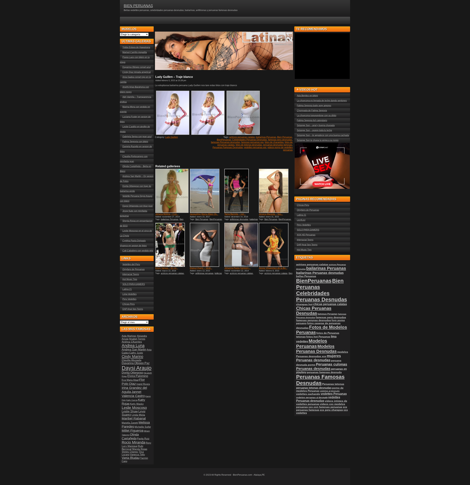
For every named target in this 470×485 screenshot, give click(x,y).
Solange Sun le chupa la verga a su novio (318, 140)
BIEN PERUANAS (138, 6)
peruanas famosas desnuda (324, 372)
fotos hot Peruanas (318, 336)
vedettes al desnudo (330, 391)
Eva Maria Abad (130, 380)
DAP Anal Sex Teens (132, 309)
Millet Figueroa (132, 430)
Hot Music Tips (129, 279)
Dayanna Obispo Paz (136, 363)
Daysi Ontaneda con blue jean (137, 206)
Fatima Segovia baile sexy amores (314, 105)
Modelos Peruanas (311, 343)
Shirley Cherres (130, 451)
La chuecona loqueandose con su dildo (316, 115)
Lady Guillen (171, 137)
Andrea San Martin (134, 349)
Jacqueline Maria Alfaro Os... (204, 214)
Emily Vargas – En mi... (166, 268)
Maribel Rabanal (134, 418)
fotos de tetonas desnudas (249, 145)
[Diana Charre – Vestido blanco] (207, 245)
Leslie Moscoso (134, 408)
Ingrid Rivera (143, 384)
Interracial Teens (130, 274)
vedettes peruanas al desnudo (312, 397)
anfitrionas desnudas (239, 219)
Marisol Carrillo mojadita (134, 52)
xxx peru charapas (331, 409)
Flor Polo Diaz (133, 382)
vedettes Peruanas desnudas (318, 399)
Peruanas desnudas (313, 369)
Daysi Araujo (136, 368)
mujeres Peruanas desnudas (318, 358)
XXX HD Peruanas (306, 235)
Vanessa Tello (137, 454)
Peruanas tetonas (333, 384)
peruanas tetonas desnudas (314, 387)
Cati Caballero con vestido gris (137, 250)
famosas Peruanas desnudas (225, 142)
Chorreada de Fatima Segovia (312, 110)
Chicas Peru (128, 304)
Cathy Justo (136, 352)
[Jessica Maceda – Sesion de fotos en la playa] (276, 191)
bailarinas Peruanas (266, 137)
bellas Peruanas (306, 276)
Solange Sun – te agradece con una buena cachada (323, 135)
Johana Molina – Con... (166, 214)
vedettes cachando (308, 393)
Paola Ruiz (143, 438)
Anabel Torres (137, 338)
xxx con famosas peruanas (325, 406)
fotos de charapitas (274, 142)
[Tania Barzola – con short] (241, 191)
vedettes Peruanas (334, 393)
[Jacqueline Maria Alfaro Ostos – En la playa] (207, 191)
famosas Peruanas (327, 314)
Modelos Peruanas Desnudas (316, 349)
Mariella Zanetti (130, 422)
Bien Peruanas (284, 137)
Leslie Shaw (130, 411)
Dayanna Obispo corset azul (136, 67)
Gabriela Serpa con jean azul (137, 136)
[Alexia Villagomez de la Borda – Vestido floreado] (276, 245)
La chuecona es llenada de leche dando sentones (322, 100)
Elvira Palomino (137, 376)
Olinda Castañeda (130, 436)
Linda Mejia (138, 414)
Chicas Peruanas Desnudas (313, 311)
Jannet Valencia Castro (133, 394)
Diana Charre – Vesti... (201, 268)
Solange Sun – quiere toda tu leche (314, 130)
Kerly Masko (137, 404)
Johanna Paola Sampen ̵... (237, 268)
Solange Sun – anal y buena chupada (316, 125)
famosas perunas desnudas (313, 320)
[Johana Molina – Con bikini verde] (172, 191)
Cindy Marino (132, 356)
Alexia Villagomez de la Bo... (273, 268)
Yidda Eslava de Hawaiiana (136, 47)
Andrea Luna (133, 345)
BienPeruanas (224, 139)
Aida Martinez (129, 336)
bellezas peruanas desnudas (206, 274)
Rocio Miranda (133, 442)
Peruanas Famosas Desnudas (228, 147)
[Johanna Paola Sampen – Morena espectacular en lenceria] (241, 245)
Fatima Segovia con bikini (135, 141)
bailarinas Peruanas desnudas (320, 273)
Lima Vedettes (129, 294)
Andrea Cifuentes (132, 341)
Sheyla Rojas (139, 449)
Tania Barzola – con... (235, 214)
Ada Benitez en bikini (307, 95)
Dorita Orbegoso (132, 372)
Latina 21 (127, 289)
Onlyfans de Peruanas (133, 269)
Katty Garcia (132, 400)
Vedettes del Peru (131, 264)
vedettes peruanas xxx (255, 147)
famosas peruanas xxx (252, 142)
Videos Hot (308, 89)
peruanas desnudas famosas (277, 145)
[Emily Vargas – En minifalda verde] (172, 245)
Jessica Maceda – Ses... (271, 214)
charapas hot (304, 304)
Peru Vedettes (129, 299)
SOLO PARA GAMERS (133, 284)
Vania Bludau (131, 458)
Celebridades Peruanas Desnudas (249, 139)
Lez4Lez (301, 220)
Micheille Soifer (143, 426)
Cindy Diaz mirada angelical (136, 72)
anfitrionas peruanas (204, 273)
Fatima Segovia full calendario (312, 120)
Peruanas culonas (331, 364)
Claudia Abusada (131, 360)
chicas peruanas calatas (330, 304)
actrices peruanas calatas (242, 137)
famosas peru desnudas (280, 139)
